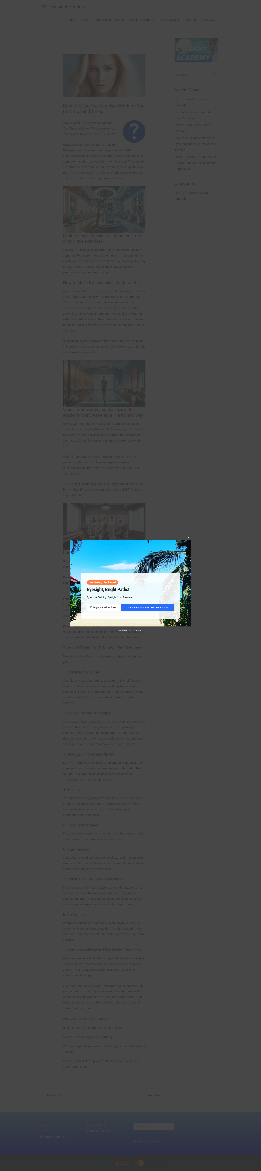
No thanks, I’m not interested (130, 630)
